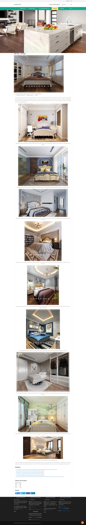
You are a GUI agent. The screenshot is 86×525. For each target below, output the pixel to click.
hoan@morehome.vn (36, 519)
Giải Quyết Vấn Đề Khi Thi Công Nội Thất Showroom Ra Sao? (28, 473)
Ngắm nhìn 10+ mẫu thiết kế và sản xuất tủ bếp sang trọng (28, 472)
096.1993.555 (33, 507)
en (70, 8)
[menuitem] (23, 8)
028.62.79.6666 (62, 508)
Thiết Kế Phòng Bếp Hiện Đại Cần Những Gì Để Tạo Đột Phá (28, 475)
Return (36, 95)
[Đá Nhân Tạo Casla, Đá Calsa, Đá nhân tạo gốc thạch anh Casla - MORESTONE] (17, 4)
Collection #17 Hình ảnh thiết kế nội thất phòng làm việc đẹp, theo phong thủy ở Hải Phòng (34, 469)
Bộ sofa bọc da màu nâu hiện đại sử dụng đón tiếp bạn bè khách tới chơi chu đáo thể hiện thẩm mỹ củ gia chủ (38, 476)
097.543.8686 (34, 517)
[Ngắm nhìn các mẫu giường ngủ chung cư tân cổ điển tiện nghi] (43, 73)
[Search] (71, 5)
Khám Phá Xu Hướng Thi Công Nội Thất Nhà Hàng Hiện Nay (28, 470)
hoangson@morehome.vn (37, 509)
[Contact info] (82, 522)
